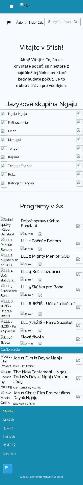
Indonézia (36, 22)
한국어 (8, 428)
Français (9, 436)
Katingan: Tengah (21, 183)
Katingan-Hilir (18, 122)
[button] (11, 6)
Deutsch (9, 453)
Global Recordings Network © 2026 (41, 476)
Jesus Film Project (23, 365)
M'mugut (14, 140)
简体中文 (9, 445)
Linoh (12, 131)
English (8, 419)
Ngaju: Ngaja (17, 114)
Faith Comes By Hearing (27, 387)
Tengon (13, 148)
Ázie (19, 22)
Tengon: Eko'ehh (20, 166)
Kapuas (13, 157)
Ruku (12, 174)
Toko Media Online (24, 403)
